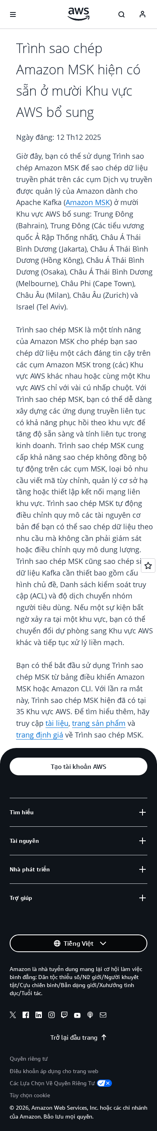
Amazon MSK (88, 202)
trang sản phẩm (99, 723)
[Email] (103, 1016)
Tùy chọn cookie (30, 1095)
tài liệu (56, 723)
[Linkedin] (38, 1016)
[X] (13, 1016)
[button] (78, 766)
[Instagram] (51, 1016)
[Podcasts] (90, 1016)
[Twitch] (64, 1016)
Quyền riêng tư (29, 1058)
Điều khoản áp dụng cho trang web (54, 1070)
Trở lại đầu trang (73, 1037)
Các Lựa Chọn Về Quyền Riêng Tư (52, 1083)
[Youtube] (77, 1016)
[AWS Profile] (142, 14)
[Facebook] (26, 1016)
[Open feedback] (148, 565)
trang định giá (39, 735)
